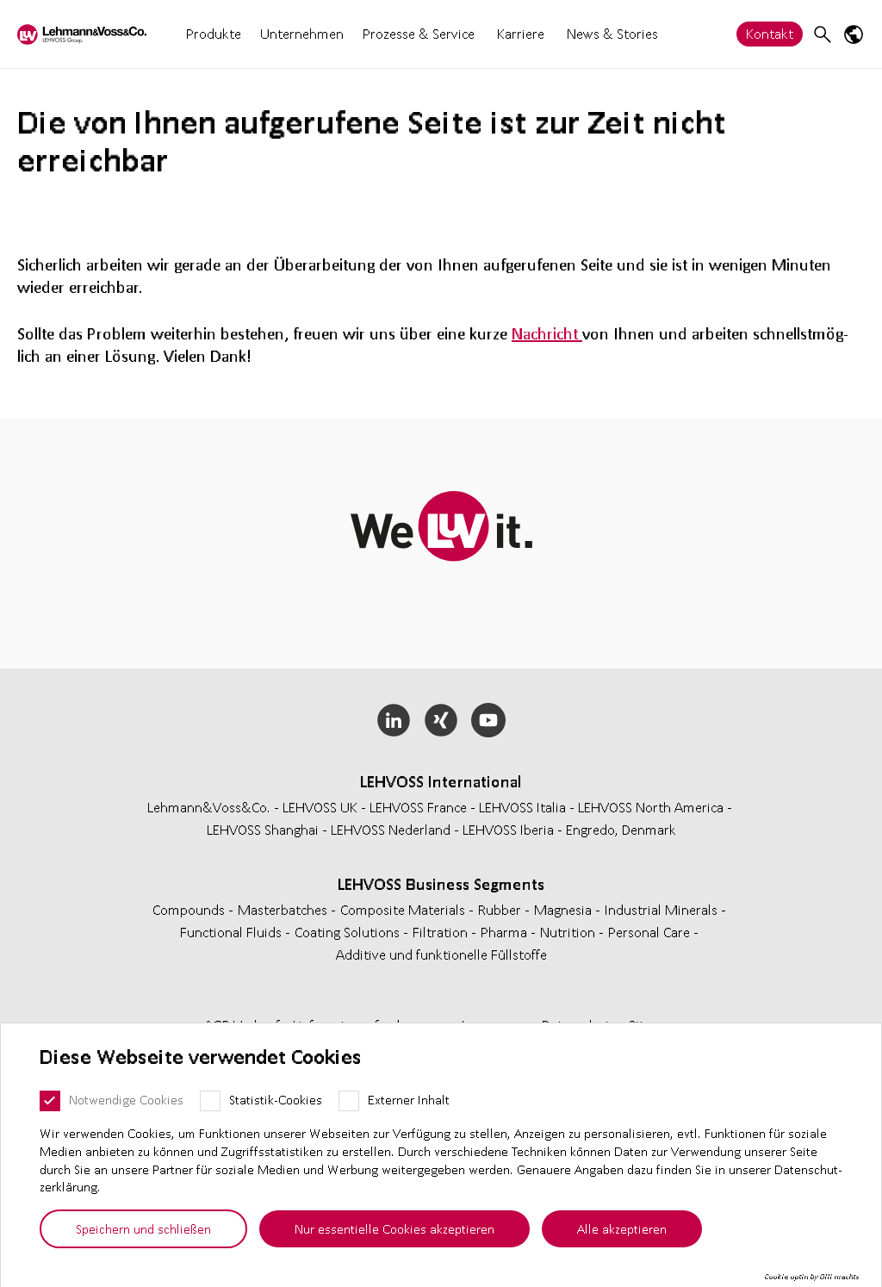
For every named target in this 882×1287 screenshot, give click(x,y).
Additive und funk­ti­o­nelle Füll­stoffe (441, 954)
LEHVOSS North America (651, 807)
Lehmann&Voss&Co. (208, 807)
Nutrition (569, 931)
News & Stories (612, 33)
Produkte (213, 33)
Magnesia (564, 909)
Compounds (190, 909)
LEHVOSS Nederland (390, 829)
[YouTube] (488, 720)
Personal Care (650, 931)
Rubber (501, 909)
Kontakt (769, 33)
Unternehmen (302, 33)
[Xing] (441, 720)
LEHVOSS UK (320, 807)
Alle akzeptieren (622, 1228)
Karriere (520, 34)
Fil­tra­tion (442, 931)
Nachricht (547, 333)
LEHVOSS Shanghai (263, 829)
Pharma (506, 931)
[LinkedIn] (394, 720)
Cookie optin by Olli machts (812, 1276)
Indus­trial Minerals (663, 909)
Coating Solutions (349, 931)
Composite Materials (404, 909)
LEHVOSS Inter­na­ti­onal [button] (441, 781)
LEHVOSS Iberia (508, 829)
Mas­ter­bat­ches (284, 909)
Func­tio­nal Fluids (232, 931)
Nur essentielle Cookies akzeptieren (394, 1228)
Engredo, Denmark (621, 829)
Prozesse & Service (419, 33)
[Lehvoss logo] (82, 34)
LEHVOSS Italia (522, 807)
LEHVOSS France (418, 807)
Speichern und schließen (143, 1228)
